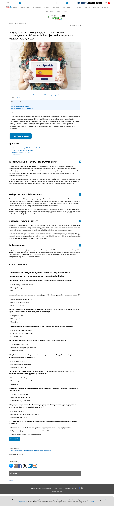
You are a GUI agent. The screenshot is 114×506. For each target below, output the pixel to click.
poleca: (15, 7)
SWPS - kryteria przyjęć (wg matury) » (21, 106)
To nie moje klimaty (17, 336)
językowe (17, 112)
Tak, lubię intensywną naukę (20, 394)
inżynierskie (77, 7)
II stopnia (96, 7)
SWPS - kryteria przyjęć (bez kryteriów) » (22, 108)
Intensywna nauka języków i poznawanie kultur (26, 148)
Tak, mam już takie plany (19, 378)
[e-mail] (16, 467)
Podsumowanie (17, 155)
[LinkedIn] (30, 467)
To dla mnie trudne (17, 351)
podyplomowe (49, 11)
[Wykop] (34, 467)
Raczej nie (14, 322)
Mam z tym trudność (17, 305)
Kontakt (55, 488)
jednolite (87, 7)
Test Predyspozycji (21, 136)
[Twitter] (25, 467)
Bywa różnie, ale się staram (20, 302)
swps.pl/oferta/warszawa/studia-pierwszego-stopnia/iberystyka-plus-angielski (38, 95)
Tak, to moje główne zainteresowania (22, 285)
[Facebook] (20, 467)
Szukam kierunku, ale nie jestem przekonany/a (26, 434)
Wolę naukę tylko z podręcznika (21, 417)
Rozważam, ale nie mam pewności (22, 381)
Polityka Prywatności (57, 491)
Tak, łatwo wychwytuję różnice (20, 344)
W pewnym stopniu (17, 319)
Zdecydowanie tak (17, 316)
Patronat (60, 488)
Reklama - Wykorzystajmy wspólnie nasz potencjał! (41, 488)
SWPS (18, 97)
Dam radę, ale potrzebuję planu (21, 397)
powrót (14, 473)
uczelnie (46, 7)
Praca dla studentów (71, 488)
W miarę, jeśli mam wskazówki (21, 364)
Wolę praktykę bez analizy (19, 367)
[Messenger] (11, 467)
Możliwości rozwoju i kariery (21, 152)
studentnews (37, 7)
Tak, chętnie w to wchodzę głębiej (21, 330)
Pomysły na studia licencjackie (18, 23)
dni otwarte (56, 7)
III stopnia (105, 7)
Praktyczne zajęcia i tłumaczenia (22, 150)
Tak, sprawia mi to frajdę (19, 361)
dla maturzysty (25, 7)
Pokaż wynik (14, 439)
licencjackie (66, 7)
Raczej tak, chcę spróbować (20, 288)
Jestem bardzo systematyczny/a (21, 299)
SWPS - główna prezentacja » (19, 104)
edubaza (66, 11)
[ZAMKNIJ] (91, 502)
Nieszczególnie (16, 291)
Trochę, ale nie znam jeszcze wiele (22, 333)
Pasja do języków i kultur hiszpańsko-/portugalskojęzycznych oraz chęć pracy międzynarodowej (41, 428)
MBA (58, 11)
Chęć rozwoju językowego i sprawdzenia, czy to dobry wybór (30, 431)
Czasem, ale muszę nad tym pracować (23, 347)
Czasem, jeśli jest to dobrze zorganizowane (25, 414)
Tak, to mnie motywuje (18, 411)
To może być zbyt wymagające (21, 401)
